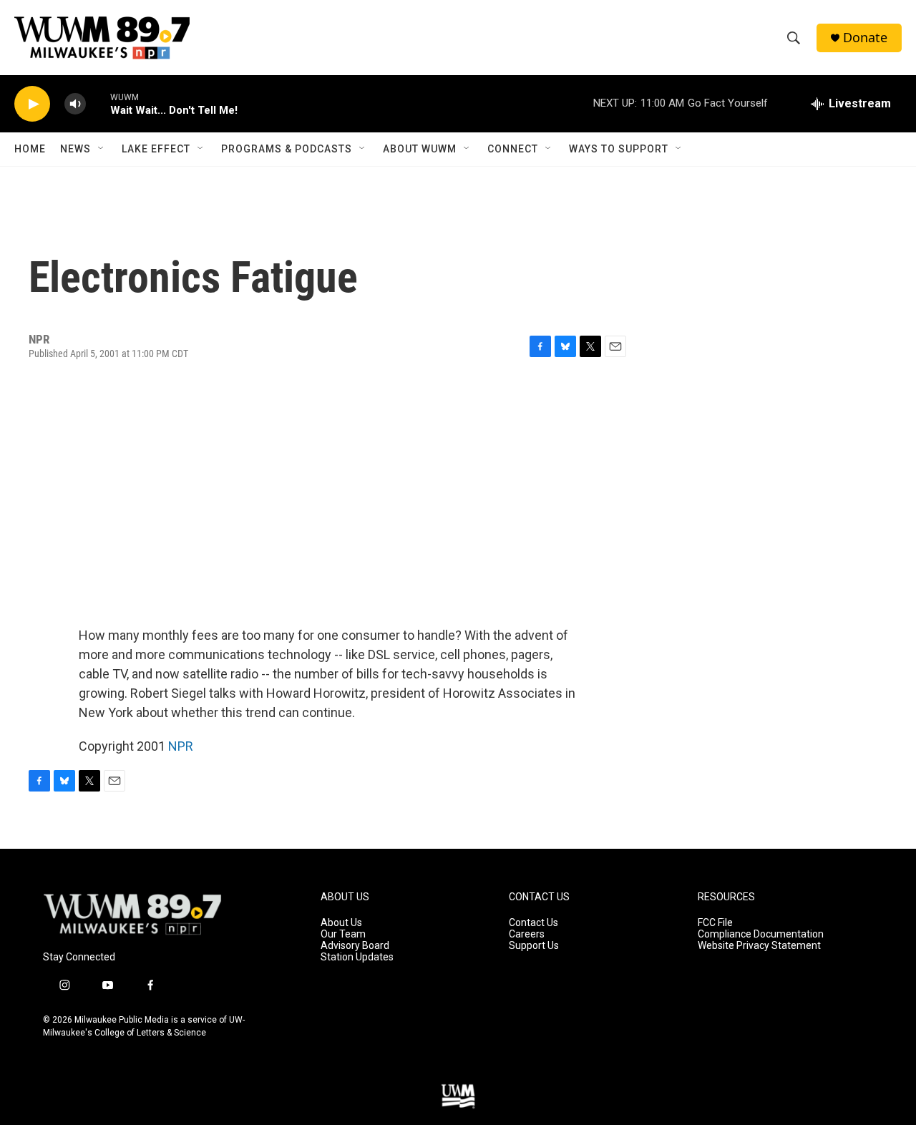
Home (30, 149)
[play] (32, 104)
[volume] (75, 104)
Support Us (534, 945)
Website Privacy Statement (759, 945)
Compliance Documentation (761, 934)
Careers (527, 934)
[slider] (98, 103)
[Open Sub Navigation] (101, 149)
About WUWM (420, 149)
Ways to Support (618, 149)
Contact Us (533, 922)
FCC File (715, 922)
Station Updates (357, 957)
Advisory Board (355, 945)
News (75, 149)
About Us (341, 922)
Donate (865, 37)
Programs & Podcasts (286, 149)
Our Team (343, 934)
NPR (180, 746)
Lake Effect (156, 149)
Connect (512, 149)
